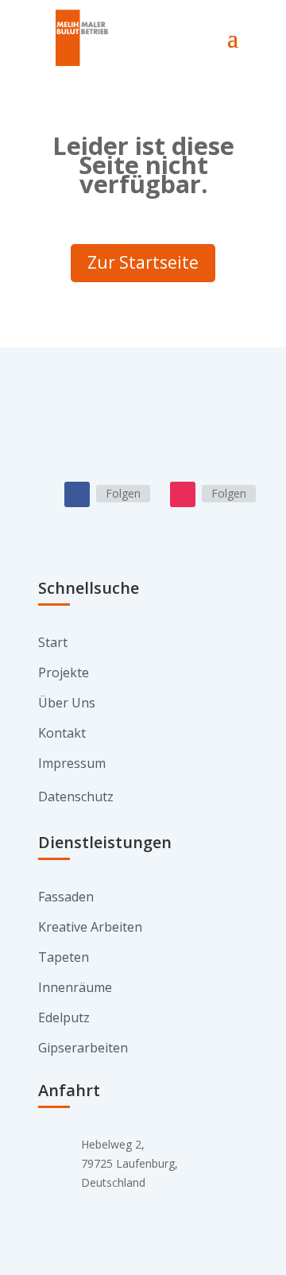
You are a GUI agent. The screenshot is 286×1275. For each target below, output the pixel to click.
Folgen (123, 493)
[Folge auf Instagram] (182, 494)
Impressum (72, 763)
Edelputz (64, 1017)
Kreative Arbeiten (90, 927)
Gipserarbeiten (83, 1047)
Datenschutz (76, 796)
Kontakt (62, 733)
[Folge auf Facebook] (77, 494)
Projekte (63, 672)
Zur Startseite (143, 262)
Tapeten (63, 957)
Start (53, 642)
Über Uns (66, 702)
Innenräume (75, 987)
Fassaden (66, 896)
